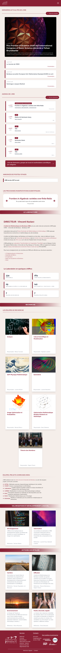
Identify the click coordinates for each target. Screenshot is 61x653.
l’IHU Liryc (18, 239)
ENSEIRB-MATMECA (10, 255)
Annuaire (35, 636)
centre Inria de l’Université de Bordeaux (25, 480)
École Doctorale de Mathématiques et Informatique (32, 231)
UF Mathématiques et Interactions (14, 253)
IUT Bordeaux (8, 256)
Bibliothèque (23, 640)
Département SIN (24, 646)
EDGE (5, 493)
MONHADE (7, 498)
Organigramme (37, 638)
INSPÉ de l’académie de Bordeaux (14, 258)
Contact (36, 650)
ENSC (6, 260)
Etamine (22, 643)
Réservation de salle (25, 641)
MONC (6, 496)
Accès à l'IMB (36, 640)
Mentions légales (27, 650)
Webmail (22, 636)
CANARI (6, 486)
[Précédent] (7, 201)
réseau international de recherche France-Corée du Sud (23, 246)
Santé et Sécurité (24, 645)
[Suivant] (54, 201)
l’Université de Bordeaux (23, 238)
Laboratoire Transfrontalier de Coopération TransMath (28, 243)
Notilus (27, 643)
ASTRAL (6, 484)
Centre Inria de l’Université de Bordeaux (45, 238)
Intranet (22, 638)
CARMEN (6, 491)
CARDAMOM (7, 488)
